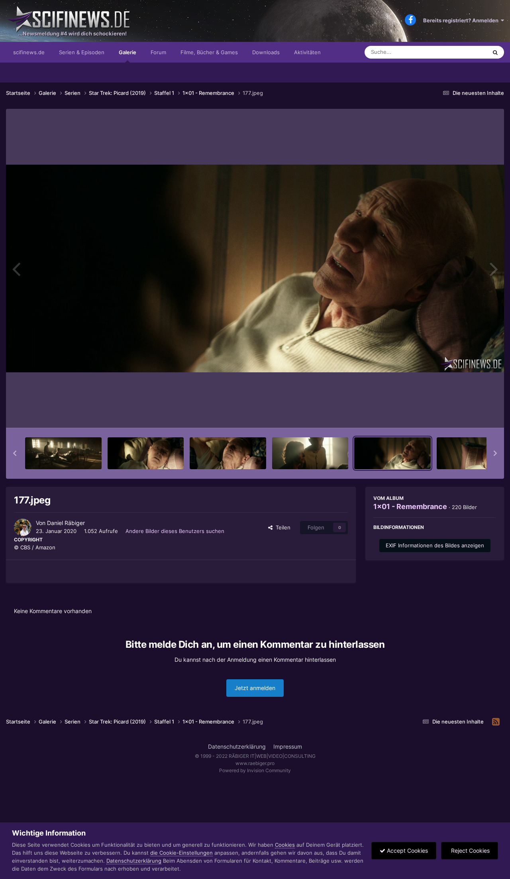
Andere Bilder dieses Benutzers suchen (175, 531)
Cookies (285, 845)
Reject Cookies (469, 850)
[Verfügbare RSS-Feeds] (496, 722)
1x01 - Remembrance (410, 506)
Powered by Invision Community (255, 770)
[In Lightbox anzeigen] (255, 268)
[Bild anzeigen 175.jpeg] (228, 453)
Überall (468, 52)
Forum (158, 52)
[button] (15, 453)
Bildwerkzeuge (468, 413)
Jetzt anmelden (255, 687)
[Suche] (495, 52)
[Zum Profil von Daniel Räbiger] (22, 527)
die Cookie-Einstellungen (181, 853)
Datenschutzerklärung (237, 746)
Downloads (266, 52)
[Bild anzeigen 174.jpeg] (146, 453)
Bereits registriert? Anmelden (462, 20)
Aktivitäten (307, 52)
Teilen (281, 527)
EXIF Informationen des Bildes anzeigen (435, 545)
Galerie (127, 52)
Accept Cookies (406, 850)
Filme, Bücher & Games (209, 52)
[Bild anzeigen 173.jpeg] (63, 453)
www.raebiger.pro (255, 763)
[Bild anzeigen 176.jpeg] (310, 453)
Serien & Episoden (81, 52)
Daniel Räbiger (66, 522)
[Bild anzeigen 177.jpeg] (392, 453)
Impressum (287, 746)
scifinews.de (29, 52)
